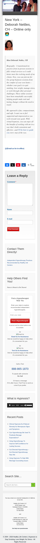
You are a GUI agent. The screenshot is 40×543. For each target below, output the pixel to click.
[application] (20, 405)
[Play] (10, 405)
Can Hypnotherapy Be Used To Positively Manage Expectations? (19, 435)
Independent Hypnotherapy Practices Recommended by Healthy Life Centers (19, 263)
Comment (11, 182)
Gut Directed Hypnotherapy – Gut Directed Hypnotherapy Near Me (19, 452)
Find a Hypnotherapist (20, 321)
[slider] (29, 405)
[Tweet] (13, 164)
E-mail (9, 219)
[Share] (7, 164)
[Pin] (18, 164)
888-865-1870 (20, 368)
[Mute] (25, 405)
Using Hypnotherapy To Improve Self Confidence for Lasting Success (18, 443)
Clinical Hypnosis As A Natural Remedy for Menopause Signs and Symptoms (19, 426)
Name (9, 209)
